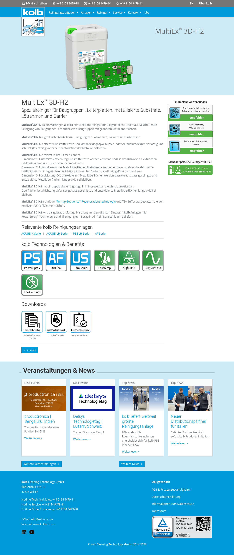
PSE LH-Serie (81, 233)
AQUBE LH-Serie (57, 233)
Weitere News (130, 464)
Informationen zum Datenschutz (173, 504)
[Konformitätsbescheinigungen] (80, 322)
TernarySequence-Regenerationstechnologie (86, 201)
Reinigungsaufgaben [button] (62, 12)
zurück (31, 350)
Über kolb (205, 3)
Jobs (146, 12)
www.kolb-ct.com (44, 524)
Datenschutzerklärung (166, 497)
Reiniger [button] (102, 12)
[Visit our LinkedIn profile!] (24, 532)
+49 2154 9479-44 (99, 3)
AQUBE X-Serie (31, 233)
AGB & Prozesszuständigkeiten (171, 489)
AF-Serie (100, 233)
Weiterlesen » (33, 438)
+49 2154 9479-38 (67, 3)
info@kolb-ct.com (41, 519)
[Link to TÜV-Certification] (182, 526)
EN (192, 3)
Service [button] (118, 12)
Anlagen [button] (86, 12)
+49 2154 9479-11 (131, 3)
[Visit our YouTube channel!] (31, 532)
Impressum (159, 511)
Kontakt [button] (133, 12)
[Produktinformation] (32, 322)
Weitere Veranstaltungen (40, 464)
